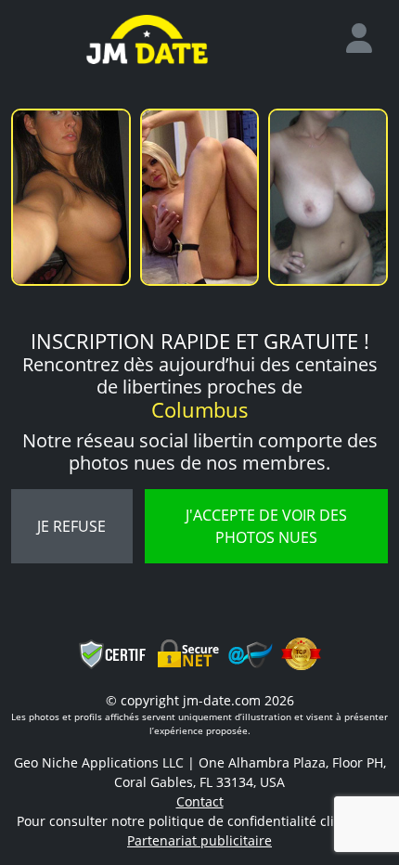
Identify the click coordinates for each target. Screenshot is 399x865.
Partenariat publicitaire (199, 840)
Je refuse (71, 526)
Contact (200, 801)
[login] (366, 39)
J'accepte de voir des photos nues (266, 526)
